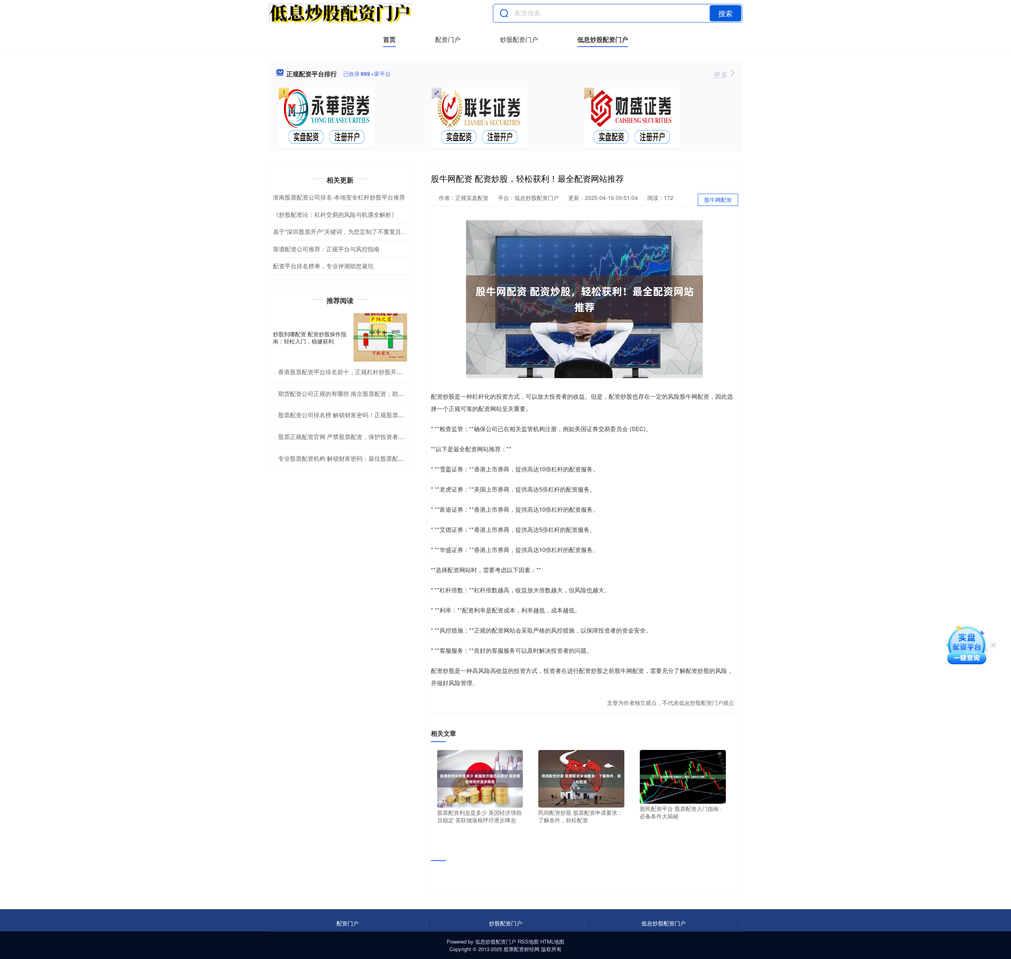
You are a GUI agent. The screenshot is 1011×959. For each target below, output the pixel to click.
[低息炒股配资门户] (340, 13)
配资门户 (447, 39)
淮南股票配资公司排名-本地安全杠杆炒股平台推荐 (339, 197)
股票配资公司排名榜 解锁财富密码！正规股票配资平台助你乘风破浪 (367, 415)
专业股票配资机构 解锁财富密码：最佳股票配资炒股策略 (353, 458)
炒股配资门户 (519, 39)
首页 (389, 39)
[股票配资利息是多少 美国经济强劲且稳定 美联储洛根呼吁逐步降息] (480, 778)
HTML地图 (552, 941)
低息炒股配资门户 (602, 39)
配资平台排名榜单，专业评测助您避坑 (323, 266)
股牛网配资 (718, 199)
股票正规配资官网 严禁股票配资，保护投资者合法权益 (350, 436)
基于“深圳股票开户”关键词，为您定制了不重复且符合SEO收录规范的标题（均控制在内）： (394, 231)
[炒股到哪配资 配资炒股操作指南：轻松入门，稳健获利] (380, 337)
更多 (722, 74)
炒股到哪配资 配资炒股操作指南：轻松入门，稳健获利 (309, 337)
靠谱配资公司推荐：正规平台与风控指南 (326, 249)
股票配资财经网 (521, 949)
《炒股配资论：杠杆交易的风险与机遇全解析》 (335, 214)
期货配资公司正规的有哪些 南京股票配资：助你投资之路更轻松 (361, 393)
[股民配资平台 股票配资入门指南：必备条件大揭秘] (683, 776)
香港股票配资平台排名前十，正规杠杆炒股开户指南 (346, 371)
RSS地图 (528, 941)
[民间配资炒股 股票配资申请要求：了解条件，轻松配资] (581, 778)
